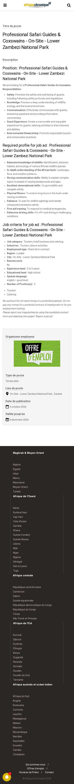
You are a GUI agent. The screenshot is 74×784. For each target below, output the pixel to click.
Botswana (18, 705)
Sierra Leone (20, 566)
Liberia (16, 543)
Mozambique (20, 732)
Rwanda (17, 661)
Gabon (16, 596)
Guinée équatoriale (23, 600)
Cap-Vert (18, 517)
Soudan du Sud (21, 675)
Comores (18, 709)
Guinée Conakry (21, 534)
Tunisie (17, 491)
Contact (49, 772)
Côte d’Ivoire (20, 521)
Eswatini (17, 745)
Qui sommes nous (35, 764)
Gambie (17, 526)
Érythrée (17, 644)
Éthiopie (17, 648)
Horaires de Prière (29, 772)
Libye (16, 473)
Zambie (17, 750)
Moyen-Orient (20, 487)
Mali (15, 548)
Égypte (16, 469)
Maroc (16, 478)
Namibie (17, 736)
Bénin (16, 508)
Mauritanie (19, 482)
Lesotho (17, 714)
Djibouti (17, 639)
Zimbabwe (19, 754)
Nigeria (17, 557)
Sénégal (17, 561)
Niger (16, 552)
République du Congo (24, 609)
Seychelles (19, 741)
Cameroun (18, 591)
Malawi (17, 723)
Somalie (17, 666)
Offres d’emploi (35, 768)
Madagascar (20, 718)
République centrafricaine (27, 587)
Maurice (17, 727)
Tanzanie (18, 679)
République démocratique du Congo (32, 605)
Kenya (16, 652)
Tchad (16, 614)
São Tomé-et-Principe (25, 618)
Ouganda (18, 657)
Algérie (17, 464)
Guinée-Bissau (21, 539)
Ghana (16, 530)
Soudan (17, 670)
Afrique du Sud (21, 696)
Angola (17, 700)
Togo (16, 570)
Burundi (17, 635)
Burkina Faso (20, 512)
